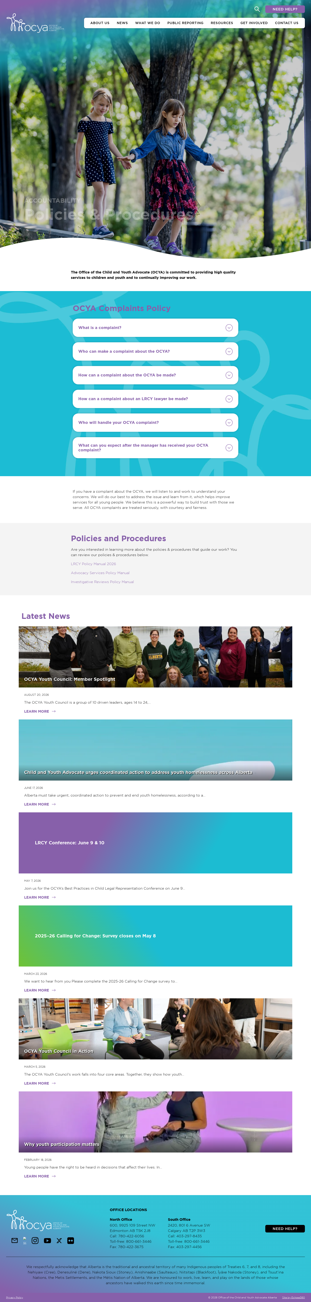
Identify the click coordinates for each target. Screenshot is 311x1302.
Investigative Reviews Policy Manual (102, 581)
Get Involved (254, 23)
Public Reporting (185, 23)
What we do (147, 23)
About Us (100, 23)
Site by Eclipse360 (293, 1297)
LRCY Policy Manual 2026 (93, 564)
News (122, 23)
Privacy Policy (14, 1297)
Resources (222, 23)
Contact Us (287, 23)
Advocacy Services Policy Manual (100, 573)
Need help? (285, 9)
